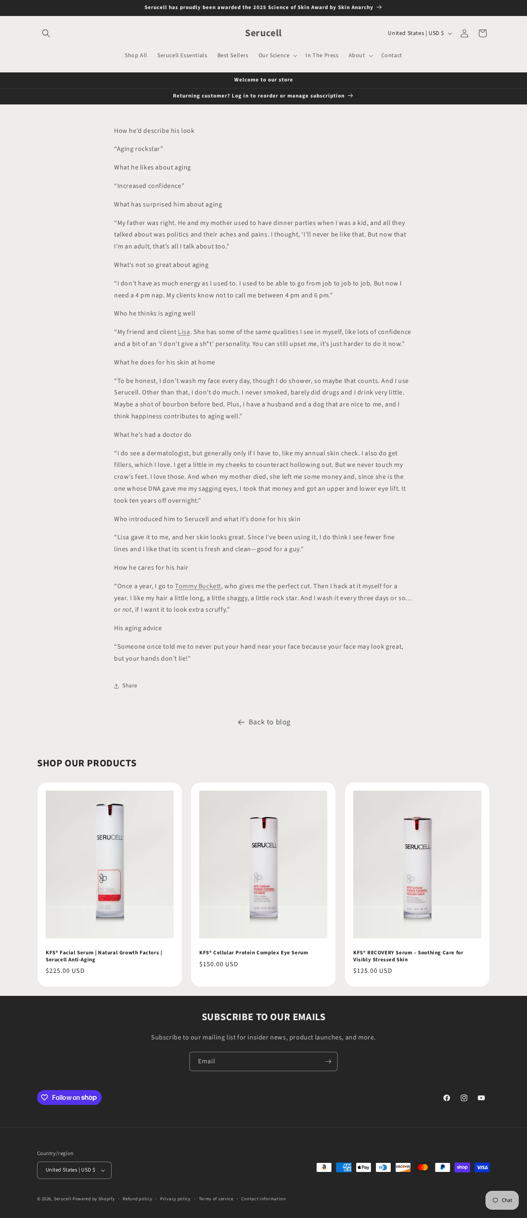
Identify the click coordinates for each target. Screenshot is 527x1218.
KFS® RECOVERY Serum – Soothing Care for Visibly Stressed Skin (408, 956)
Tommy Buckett (198, 586)
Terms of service (216, 1199)
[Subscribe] (328, 1061)
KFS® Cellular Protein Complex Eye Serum (253, 952)
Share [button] (130, 686)
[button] (46, 33)
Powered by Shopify (93, 1199)
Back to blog (270, 722)
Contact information (263, 1199)
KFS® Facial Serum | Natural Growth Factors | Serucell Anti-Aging (104, 956)
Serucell (63, 1199)
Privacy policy (175, 1199)
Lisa (184, 331)
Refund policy (137, 1199)
